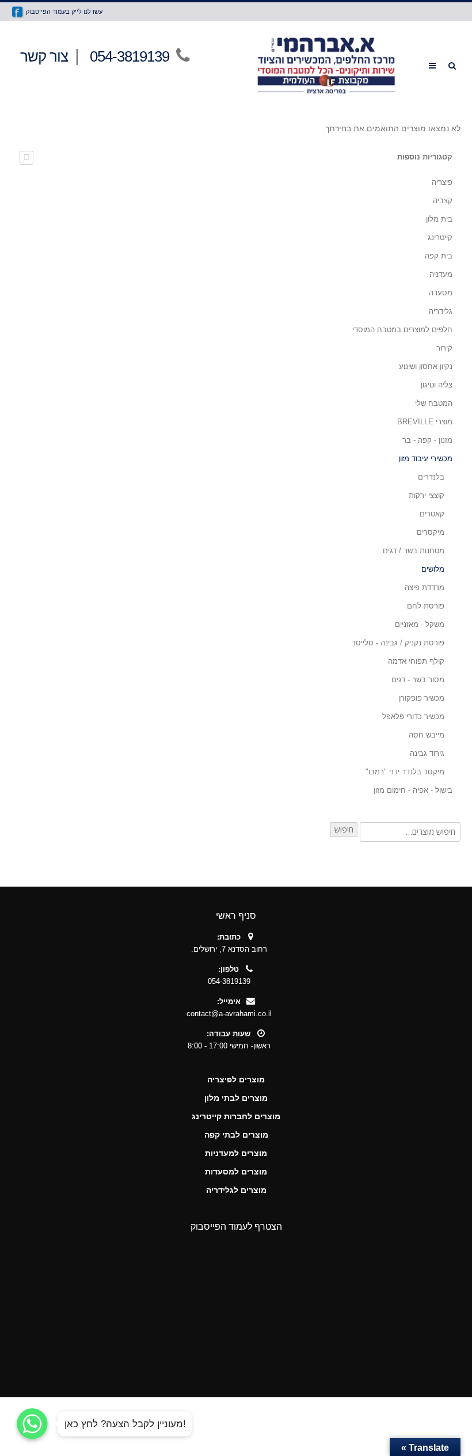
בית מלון (439, 219)
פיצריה (442, 182)
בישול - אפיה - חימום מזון (413, 790)
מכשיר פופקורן (421, 698)
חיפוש (343, 829)
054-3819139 (129, 56)
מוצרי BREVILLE (424, 421)
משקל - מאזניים (419, 624)
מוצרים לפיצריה (236, 1079)
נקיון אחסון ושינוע (425, 366)
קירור (444, 348)
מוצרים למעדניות (236, 1153)
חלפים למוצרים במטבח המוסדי (402, 329)
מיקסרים (430, 532)
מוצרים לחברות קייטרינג (236, 1116)
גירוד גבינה (427, 753)
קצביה (442, 200)
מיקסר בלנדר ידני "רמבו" (405, 771)
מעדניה (440, 274)
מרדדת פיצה (424, 587)
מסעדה (440, 292)
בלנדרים (431, 477)
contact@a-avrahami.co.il (229, 1014)
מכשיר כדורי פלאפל (413, 716)
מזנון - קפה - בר (427, 440)
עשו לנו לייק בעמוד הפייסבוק (63, 11)
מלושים (432, 569)
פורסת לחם (425, 606)
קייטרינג (440, 237)
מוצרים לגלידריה (236, 1190)
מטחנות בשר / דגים (413, 550)
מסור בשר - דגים (417, 679)
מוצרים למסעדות (236, 1171)
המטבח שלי (433, 403)
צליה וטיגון (436, 385)
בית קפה (438, 256)
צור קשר (44, 56)
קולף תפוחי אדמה (416, 661)
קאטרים (432, 514)
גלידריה (440, 311)
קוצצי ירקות (426, 495)
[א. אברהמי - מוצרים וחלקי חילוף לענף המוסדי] (325, 65)
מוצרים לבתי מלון (236, 1098)
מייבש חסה (426, 735)
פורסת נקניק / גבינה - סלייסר (398, 642)
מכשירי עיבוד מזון (425, 458)
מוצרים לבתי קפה (236, 1134)
